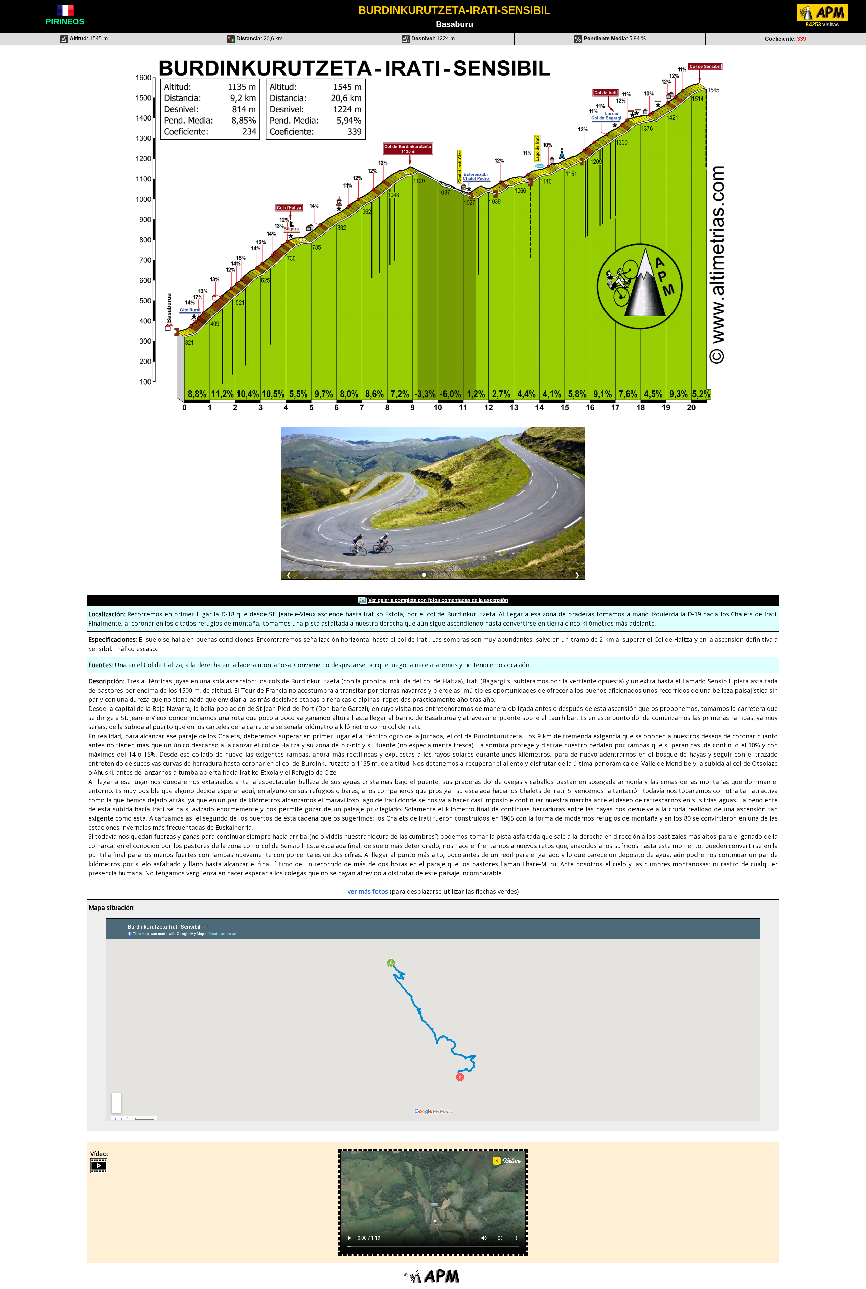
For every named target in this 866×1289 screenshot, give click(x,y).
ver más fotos (368, 891)
